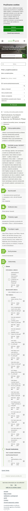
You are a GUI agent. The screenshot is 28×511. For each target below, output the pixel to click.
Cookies (6, 500)
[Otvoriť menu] (24, 40)
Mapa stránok (7, 493)
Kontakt (6, 491)
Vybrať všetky (5, 470)
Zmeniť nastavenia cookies (11, 502)
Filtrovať (14, 105)
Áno (11, 485)
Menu (14, 64)
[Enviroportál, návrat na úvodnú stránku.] (13, 40)
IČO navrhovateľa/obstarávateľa (10, 83)
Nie (16, 485)
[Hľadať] (24, 55)
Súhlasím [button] (13, 27)
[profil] (2, 40)
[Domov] (1, 112)
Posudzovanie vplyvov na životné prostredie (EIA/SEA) (13, 48)
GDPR (5, 498)
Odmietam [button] (13, 30)
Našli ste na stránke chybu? (13, 487)
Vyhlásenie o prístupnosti (11, 496)
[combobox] (13, 80)
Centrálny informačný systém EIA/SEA (13, 111)
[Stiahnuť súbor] (24, 279)
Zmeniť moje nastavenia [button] (13, 33)
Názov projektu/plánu (7, 73)
